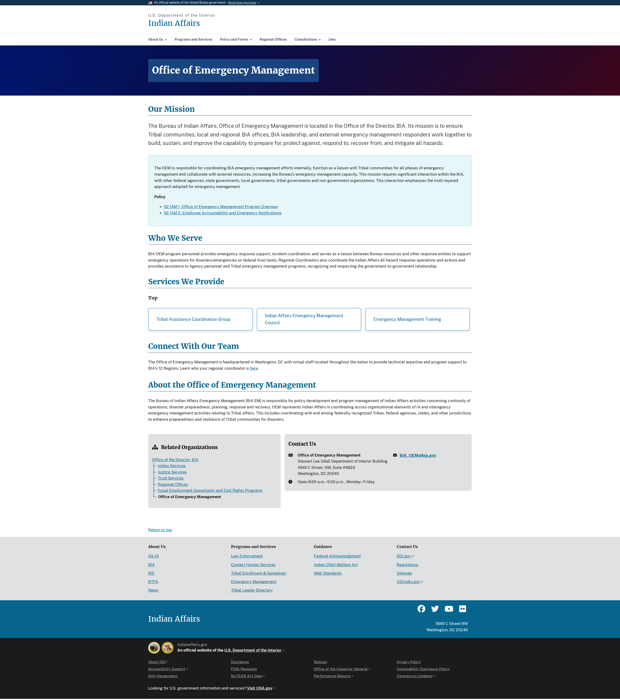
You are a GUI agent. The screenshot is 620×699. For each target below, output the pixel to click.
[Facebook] (421, 611)
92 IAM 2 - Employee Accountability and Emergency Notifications (222, 213)
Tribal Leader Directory (252, 590)
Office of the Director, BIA (175, 460)
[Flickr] (462, 611)
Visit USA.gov (259, 688)
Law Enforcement (247, 556)
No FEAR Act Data (246, 676)
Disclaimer (240, 662)
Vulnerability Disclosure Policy (423, 669)
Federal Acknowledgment (337, 556)
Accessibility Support (166, 669)
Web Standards (328, 573)
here (254, 368)
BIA (151, 565)
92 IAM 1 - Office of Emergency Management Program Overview (221, 206)
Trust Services (171, 478)
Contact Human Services (253, 565)
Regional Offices (173, 484)
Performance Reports (332, 676)
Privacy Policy (409, 662)
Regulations (407, 565)
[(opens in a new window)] (154, 648)
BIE (151, 573)
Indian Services (172, 466)
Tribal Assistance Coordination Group (193, 319)
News (153, 590)
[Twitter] (435, 611)
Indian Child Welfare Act (336, 565)
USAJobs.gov (408, 581)
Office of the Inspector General (341, 669)
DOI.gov (404, 556)
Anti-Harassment (163, 676)
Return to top (160, 530)
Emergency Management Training (407, 319)
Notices (320, 662)
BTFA (153, 581)
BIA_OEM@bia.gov (418, 455)
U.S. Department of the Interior (252, 650)
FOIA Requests (244, 669)
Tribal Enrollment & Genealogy (259, 573)
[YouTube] (448, 611)
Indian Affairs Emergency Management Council (304, 319)
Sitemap (404, 573)
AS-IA (153, 556)
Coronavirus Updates (415, 676)
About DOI (157, 662)
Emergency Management (253, 581)
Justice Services (172, 472)
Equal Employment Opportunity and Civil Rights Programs (210, 490)
